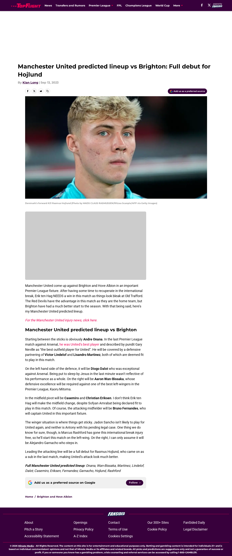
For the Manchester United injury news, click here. (61, 320)
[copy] (47, 91)
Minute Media (26, 545)
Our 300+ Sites (158, 522)
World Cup (162, 5)
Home (29, 496)
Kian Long (30, 82)
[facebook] (202, 5)
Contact (114, 522)
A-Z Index (80, 536)
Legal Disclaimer (195, 529)
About (28, 522)
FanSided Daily (194, 522)
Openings (80, 522)
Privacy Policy (84, 529)
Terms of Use (118, 529)
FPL (119, 5)
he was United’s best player (79, 344)
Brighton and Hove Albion (54, 496)
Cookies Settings (120, 536)
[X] (209, 5)
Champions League (138, 5)
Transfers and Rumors (70, 5)
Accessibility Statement (41, 536)
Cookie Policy (157, 529)
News (48, 5)
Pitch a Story (33, 529)
